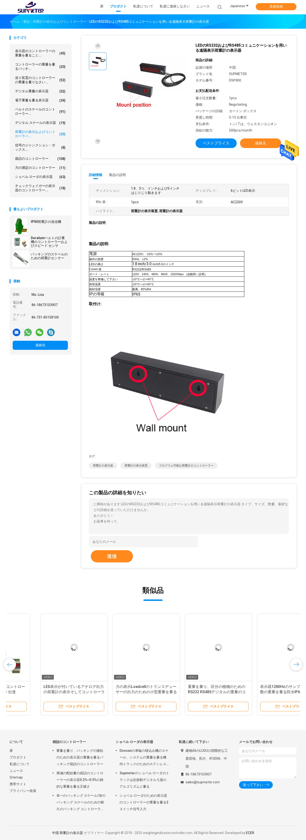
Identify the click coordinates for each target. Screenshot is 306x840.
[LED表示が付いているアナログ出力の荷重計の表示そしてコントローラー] (43, 647)
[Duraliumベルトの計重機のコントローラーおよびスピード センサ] (21, 242)
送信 (112, 556)
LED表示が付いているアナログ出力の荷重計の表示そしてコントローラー (43, 691)
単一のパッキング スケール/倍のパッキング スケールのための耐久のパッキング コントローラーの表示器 (80, 803)
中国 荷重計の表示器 (67, 833)
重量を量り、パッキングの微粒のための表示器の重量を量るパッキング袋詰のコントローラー (79, 757)
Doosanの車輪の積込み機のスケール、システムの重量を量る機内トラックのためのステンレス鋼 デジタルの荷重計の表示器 (144, 758)
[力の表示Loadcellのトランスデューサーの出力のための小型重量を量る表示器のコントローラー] (115, 647)
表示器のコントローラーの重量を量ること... (40, 53)
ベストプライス (216, 143)
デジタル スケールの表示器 (40, 123)
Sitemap (16, 777)
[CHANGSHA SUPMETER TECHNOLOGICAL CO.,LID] (31, 7)
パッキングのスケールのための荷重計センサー (49, 256)
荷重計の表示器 (103, 465)
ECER (250, 833)
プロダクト (18, 757)
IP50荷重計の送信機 (46, 222)
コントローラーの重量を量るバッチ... (40, 66)
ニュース (16, 771)
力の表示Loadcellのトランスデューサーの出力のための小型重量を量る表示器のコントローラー (115, 691)
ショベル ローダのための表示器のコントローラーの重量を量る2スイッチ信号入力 (144, 802)
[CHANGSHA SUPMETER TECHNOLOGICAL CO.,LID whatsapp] (28, 332)
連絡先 (40, 345)
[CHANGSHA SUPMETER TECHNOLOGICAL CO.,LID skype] (51, 332)
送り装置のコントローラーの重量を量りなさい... (40, 80)
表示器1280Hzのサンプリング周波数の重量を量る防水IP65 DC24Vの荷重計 (259, 691)
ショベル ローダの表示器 (40, 177)
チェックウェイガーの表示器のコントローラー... (40, 188)
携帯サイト (18, 784)
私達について (20, 764)
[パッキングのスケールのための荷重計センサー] (21, 259)
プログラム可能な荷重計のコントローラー (186, 465)
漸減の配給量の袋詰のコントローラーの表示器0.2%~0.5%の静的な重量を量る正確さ (80, 779)
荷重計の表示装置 (136, 465)
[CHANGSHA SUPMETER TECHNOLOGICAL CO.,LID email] (16, 332)
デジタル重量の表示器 (40, 91)
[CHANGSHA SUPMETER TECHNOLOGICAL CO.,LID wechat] (39, 332)
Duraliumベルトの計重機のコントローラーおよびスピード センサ (49, 241)
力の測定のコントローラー (40, 168)
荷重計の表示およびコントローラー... (40, 134)
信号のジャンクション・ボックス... (40, 147)
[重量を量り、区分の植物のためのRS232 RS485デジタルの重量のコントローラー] (187, 647)
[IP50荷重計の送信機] (21, 226)
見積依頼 (276, 6)
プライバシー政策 (23, 791)
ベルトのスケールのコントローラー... (40, 111)
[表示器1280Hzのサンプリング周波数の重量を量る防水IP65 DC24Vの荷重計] (259, 647)
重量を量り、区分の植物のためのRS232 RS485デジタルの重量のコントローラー (186, 691)
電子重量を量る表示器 (40, 100)
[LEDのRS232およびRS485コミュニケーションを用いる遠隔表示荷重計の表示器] (149, 83)
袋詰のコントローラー (40, 159)
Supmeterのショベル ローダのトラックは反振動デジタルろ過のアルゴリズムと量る (144, 779)
